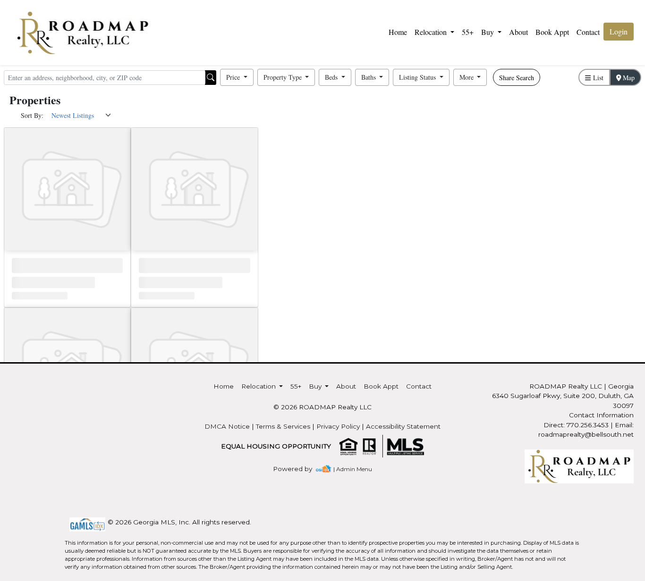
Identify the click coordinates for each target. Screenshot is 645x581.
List (597, 77)
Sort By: (32, 115)
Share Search (516, 77)
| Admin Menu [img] (352, 469)
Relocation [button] (432, 32)
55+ (468, 32)
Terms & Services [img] (283, 426)
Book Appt (552, 32)
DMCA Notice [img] (227, 426)
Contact (419, 386)
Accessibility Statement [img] (403, 426)
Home (398, 32)
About (518, 32)
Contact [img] (588, 32)
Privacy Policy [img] (338, 426)
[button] (237, 77)
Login (619, 31)
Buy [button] (488, 32)
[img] (298, 469)
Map (628, 77)
